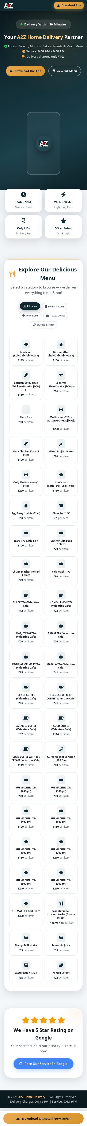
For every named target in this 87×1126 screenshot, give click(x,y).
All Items (32, 306)
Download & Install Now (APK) (46, 1119)
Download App (71, 5)
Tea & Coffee (57, 315)
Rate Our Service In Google (46, 1064)
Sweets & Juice (45, 324)
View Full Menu (67, 71)
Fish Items (32, 315)
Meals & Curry (56, 306)
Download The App (28, 71)
